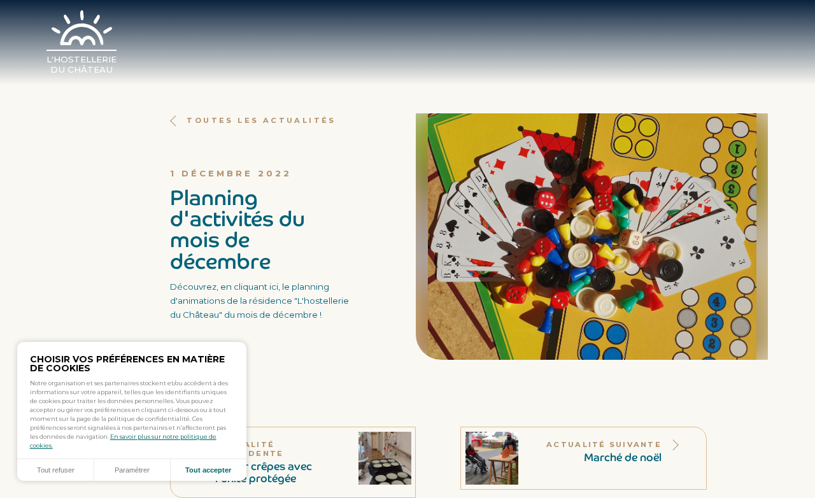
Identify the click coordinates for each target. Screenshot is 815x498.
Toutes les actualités (261, 120)
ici (273, 286)
